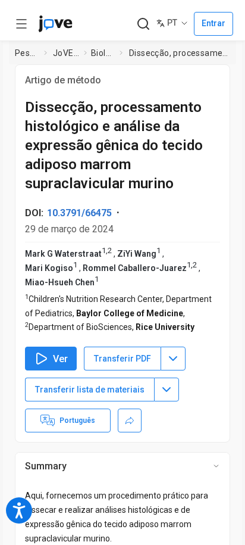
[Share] (130, 420)
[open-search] (143, 24)
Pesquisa (27, 53)
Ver (60, 359)
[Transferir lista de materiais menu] (166, 389)
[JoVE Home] (55, 23)
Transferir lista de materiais (90, 389)
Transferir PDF (122, 358)
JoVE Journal (66, 53)
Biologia (103, 53)
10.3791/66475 (79, 213)
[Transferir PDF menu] (173, 358)
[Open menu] (21, 23)
